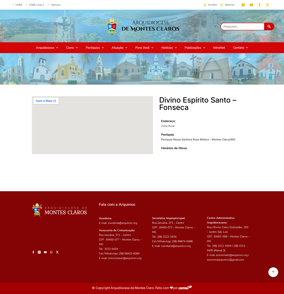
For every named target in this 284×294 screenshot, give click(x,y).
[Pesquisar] (269, 26)
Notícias (167, 48)
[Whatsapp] (51, 252)
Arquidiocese (45, 48)
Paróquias (93, 48)
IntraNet (219, 48)
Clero (70, 48)
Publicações (193, 48)
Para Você (142, 48)
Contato (238, 48)
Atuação (117, 48)
